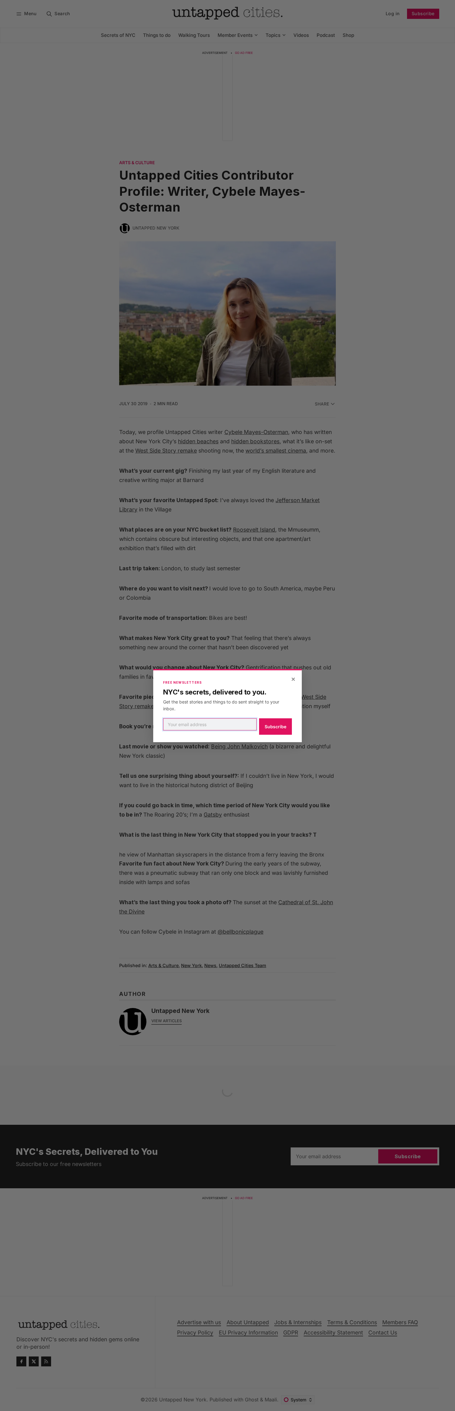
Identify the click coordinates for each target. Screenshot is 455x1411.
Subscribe (275, 726)
